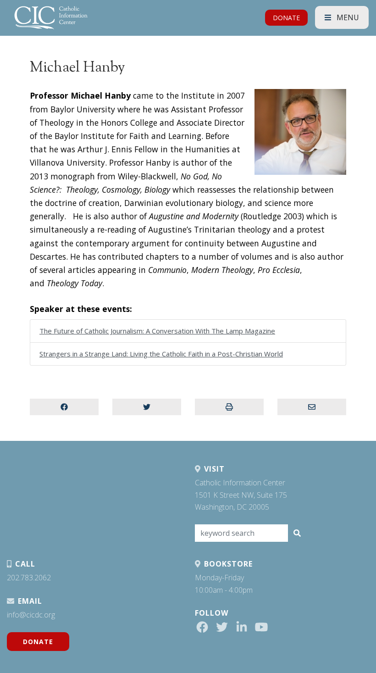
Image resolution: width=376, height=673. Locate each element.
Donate (38, 641)
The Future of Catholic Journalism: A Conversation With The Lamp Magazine (157, 330)
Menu (347, 17)
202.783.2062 (29, 578)
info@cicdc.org (31, 615)
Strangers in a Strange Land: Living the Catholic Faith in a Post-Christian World (161, 353)
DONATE (286, 17)
